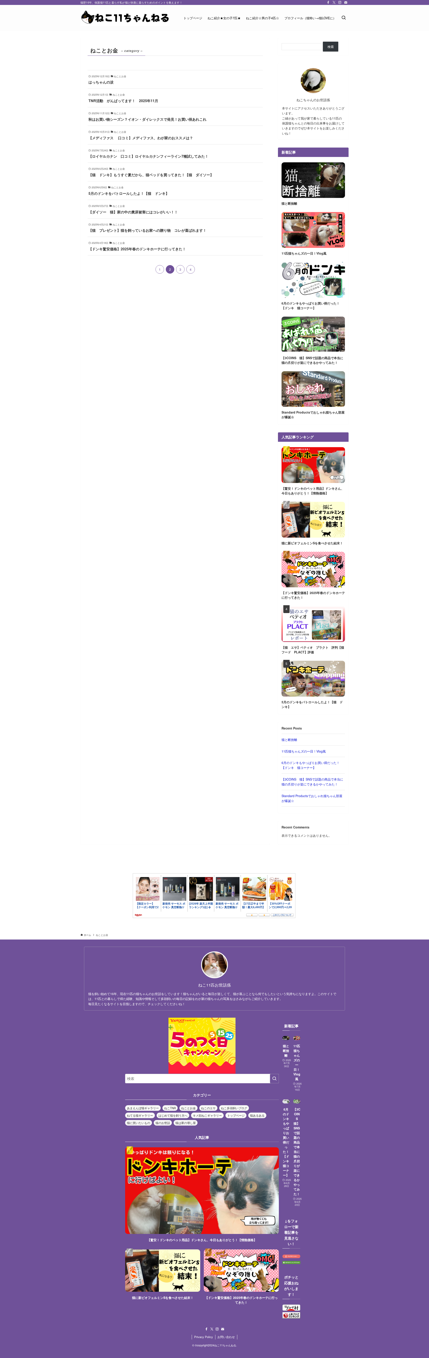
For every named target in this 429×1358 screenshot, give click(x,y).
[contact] (346, 2)
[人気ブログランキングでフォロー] (291, 1262)
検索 (331, 46)
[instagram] (340, 2)
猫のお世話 (163, 1123)
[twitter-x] (334, 2)
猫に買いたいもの (138, 1123)
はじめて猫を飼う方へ (172, 1115)
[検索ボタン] (344, 18)
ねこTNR (170, 1108)
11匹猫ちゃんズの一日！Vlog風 (304, 751)
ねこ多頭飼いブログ (234, 1108)
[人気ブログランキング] (291, 1317)
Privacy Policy (203, 1337)
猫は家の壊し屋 (185, 1123)
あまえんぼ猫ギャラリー (143, 1108)
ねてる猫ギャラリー (140, 1115)
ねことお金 (188, 1108)
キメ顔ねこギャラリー (207, 1115)
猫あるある (257, 1115)
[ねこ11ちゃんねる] (125, 18)
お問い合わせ (226, 1337)
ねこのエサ (208, 1108)
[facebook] (328, 2)
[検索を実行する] (274, 1078)
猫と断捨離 (289, 739)
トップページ (236, 1115)
